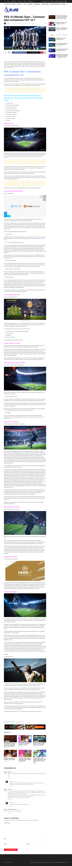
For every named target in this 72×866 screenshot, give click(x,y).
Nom (5, 838)
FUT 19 (17, 721)
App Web (63, 4)
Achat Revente (45, 4)
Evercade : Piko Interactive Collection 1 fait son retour (9, 759)
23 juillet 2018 (14, 23)
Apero (8, 23)
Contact (48, 862)
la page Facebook (32, 711)
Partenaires (30, 1)
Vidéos (24, 1)
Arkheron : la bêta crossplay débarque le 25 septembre (39, 744)
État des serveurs (55, 4)
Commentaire (7, 823)
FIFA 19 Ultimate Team (11, 721)
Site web (27, 844)
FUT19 (21, 721)
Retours (67, 862)
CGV (63, 862)
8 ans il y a (14, 771)
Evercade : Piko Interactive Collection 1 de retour (24, 744)
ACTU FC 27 (8, 4)
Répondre (10, 778)
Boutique (30, 4)
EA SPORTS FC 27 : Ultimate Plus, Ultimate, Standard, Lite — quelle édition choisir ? (62, 56)
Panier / (46, 1)
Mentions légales (59, 862)
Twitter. (40, 711)
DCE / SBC (19, 4)
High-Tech (20, 1)
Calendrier (37, 4)
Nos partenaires (43, 862)
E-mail (5, 844)
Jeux (8, 1)
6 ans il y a (19, 809)
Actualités (13, 1)
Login (52, 1)
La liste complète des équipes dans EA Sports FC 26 (62, 49)
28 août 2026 (6, 747)
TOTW (24, 4)
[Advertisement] (25, 58)
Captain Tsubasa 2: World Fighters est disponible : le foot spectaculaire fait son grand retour (39, 760)
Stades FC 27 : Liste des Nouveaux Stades (61, 38)
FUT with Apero (5, 1)
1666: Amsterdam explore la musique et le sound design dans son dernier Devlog (9, 745)
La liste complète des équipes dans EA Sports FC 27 (62, 44)
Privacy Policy (52, 862)
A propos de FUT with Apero (34, 862)
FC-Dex (13, 4)
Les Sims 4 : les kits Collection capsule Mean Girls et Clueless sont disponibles (25, 759)
